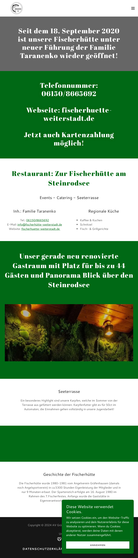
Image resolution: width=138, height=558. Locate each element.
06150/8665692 (37, 220)
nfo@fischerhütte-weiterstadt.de (39, 224)
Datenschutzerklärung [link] (46, 549)
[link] (17, 8)
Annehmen (97, 545)
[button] (133, 8)
